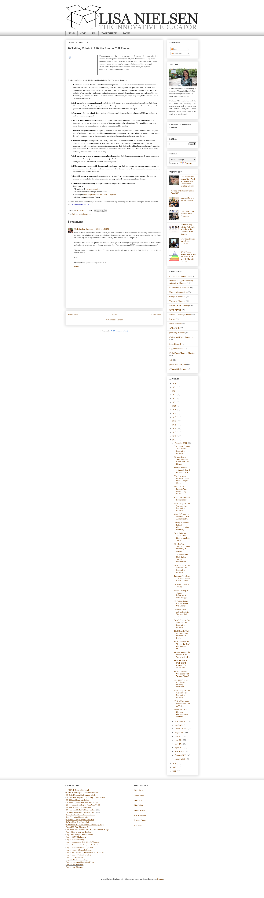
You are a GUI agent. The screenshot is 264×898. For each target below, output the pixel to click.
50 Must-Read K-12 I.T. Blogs (77, 810)
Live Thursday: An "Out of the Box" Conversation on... (182, 645)
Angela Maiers (139, 810)
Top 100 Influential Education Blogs (80, 862)
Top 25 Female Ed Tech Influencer (79, 850)
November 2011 (181, 721)
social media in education (179, 287)
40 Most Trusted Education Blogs (78, 807)
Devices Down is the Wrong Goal (187, 199)
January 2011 (180, 758)
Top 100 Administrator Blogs (77, 860)
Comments (177, 53)
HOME (71, 33)
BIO (94, 33)
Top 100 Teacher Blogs (74, 865)
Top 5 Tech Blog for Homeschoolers (79, 834)
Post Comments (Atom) (119, 331)
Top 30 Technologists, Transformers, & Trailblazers (85, 852)
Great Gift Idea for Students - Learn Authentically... (181, 516)
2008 (174, 771)
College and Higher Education (181, 337)
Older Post (156, 314)
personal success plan (177, 364)
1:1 (170, 360)
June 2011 (179, 740)
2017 (174, 417)
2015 (174, 424)
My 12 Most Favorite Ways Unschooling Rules (180, 490)
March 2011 (180, 751)
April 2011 (179, 747)
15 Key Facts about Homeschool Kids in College (182, 703)
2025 (174, 387)
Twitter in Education (177, 301)
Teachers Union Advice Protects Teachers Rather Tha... (181, 613)
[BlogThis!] (98, 210)
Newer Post (73, 314)
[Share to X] (100, 210)
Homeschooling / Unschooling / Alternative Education (181, 281)
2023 (174, 394)
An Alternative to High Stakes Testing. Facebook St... (181, 558)
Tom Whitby (138, 825)
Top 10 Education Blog (75, 839)
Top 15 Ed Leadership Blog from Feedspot (82, 844)
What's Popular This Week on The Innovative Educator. (182, 694)
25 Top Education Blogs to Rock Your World (83, 805)
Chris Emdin (138, 800)
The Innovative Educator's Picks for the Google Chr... (181, 479)
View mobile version (114, 319)
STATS (83, 33)
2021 (174, 402)
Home (114, 314)
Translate (188, 163)
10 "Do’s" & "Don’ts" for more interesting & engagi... (182, 547)
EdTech (93, 810)
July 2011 (179, 736)
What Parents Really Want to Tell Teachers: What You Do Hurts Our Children (188, 256)
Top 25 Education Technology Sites (79, 847)
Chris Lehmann (139, 805)
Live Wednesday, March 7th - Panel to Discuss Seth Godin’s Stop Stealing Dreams (188, 181)
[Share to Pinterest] (106, 210)
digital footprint (175, 323)
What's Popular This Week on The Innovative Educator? (182, 568)
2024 (174, 391)
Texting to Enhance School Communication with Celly (181, 526)
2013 (174, 432)
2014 (174, 428)
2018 (174, 413)
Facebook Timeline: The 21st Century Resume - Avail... (182, 578)
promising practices (177, 332)
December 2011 (181, 443)
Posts (175, 49)
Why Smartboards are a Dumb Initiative (188, 241)
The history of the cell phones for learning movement (181, 683)
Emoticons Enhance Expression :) (182, 498)
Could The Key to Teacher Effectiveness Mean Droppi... (181, 594)
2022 (174, 398)
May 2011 (179, 743)
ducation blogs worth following (81, 797)
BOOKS (126, 33)
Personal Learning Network (180, 314)
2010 (174, 763)
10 (67, 797)
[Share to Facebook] (103, 210)
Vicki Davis (138, 790)
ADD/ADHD (174, 328)
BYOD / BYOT (175, 310)
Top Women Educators (74, 867)
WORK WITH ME (109, 33)
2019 (174, 409)
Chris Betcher (79, 229)
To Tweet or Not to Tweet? (181, 585)
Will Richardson (140, 815)
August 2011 (180, 732)
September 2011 (181, 728)
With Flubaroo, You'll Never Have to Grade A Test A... (181, 536)
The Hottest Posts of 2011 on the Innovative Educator (182, 449)
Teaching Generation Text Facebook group (100, 194)
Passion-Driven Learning (179, 305)
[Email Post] (90, 210)
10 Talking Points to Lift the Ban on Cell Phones (182, 603)
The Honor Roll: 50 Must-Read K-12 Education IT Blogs (87, 829)
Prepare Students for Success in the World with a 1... (182, 654)
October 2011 (180, 725)
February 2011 (181, 755)
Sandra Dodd (139, 795)
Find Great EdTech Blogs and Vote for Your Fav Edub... (181, 634)
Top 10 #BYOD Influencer (76, 837)
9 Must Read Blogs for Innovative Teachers (82, 792)
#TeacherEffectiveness (177, 369)
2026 (174, 383)
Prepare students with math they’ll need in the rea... (182, 470)
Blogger (160, 879)
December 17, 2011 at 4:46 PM (97, 229)
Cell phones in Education (81, 214)
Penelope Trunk (140, 820)
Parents (172, 319)
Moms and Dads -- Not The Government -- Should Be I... (181, 713)
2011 (174, 439)
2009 (174, 767)
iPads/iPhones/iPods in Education (182, 353)
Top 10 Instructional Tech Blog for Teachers (82, 842)
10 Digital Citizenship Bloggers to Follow (82, 795)
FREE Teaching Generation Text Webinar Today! (181, 673)
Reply (76, 266)
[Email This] (95, 210)
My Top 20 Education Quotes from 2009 (182, 191)
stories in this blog (93, 189)
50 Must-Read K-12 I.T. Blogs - (78, 812)
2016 (174, 421)
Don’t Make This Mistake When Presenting (187, 213)
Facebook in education (178, 292)
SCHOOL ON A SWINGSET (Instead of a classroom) (180, 664)
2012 (174, 436)
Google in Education (177, 296)
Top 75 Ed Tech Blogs (74, 857)
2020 (174, 406)
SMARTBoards (175, 344)
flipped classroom (176, 348)
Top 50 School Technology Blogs (78, 855)
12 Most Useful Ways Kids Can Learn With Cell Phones (181, 460)
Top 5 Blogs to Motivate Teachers (78, 832)
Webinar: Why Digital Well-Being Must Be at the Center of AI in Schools (188, 229)
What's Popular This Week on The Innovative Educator (182, 507)
